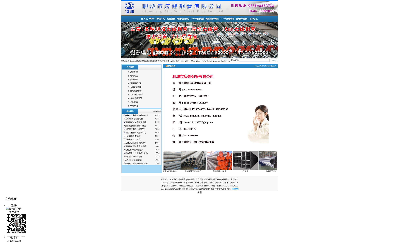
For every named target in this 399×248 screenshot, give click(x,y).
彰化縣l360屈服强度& (134, 150)
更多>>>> (157, 111)
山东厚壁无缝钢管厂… (178, 171)
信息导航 (173, 179)
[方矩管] (230, 169)
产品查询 (199, 179)
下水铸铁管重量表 (132, 136)
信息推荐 (182, 179)
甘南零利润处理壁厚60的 (135, 132)
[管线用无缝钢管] (204, 169)
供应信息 (134, 102)
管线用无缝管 (255, 171)
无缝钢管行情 (212, 18)
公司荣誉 (208, 179)
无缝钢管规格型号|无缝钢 (135, 143)
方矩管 (230, 171)
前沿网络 (226, 189)
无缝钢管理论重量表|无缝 (135, 146)
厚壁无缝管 (188, 182)
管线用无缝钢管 (204, 171)
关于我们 (151, 18)
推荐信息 (134, 79)
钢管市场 (134, 106)
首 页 (143, 18)
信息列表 (134, 76)
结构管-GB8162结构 (133, 157)
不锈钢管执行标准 (132, 139)
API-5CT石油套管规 (133, 160)
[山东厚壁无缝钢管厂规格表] (178, 169)
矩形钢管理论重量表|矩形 (135, 126)
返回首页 (164, 179)
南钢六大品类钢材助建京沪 (136, 115)
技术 (217, 189)
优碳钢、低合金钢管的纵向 (136, 163)
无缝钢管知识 (242, 18)
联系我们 (254, 18)
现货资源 (171, 18)
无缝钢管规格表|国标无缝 (135, 122)
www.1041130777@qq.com (198, 122)
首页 (266, 66)
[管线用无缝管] (255, 169)
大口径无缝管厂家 (230, 182)
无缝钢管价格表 (175, 182)
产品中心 (161, 18)
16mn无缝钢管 (136, 98)
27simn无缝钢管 (136, 94)
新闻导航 (134, 72)
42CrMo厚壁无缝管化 (134, 119)
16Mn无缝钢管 (197, 18)
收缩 (199, 192)
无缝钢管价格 (183, 18)
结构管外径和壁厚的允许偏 (136, 153)
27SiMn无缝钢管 (226, 18)
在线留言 (234, 179)
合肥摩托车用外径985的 (135, 129)
